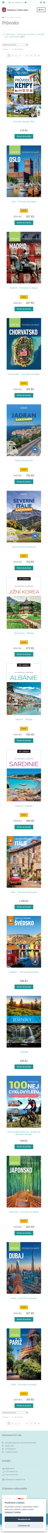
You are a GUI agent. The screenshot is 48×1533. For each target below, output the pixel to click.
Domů (6, 17)
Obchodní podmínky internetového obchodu (20, 1443)
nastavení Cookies (13, 1512)
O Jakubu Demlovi (11, 1452)
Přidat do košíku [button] (24, 136)
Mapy (12, 17)
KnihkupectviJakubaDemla (15, 1479)
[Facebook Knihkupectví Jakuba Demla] (3, 2)
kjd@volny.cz (10, 1468)
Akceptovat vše (24, 1519)
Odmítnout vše (24, 1526)
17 (31, 55)
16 (27, 55)
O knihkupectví (10, 1449)
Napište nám (9, 1446)
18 (35, 55)
